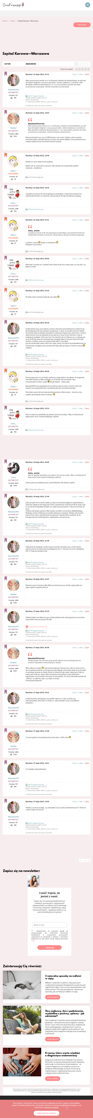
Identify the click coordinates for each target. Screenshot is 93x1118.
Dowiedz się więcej (51, 1107)
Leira (13, 477)
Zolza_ (13, 203)
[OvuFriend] (13, 6)
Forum (4, 21)
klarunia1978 (13, 90)
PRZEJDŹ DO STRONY (46, 1113)
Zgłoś (87, 74)
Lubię (80, 74)
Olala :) (13, 171)
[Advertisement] (46, 39)
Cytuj (74, 74)
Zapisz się (50, 947)
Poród (12, 21)
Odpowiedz (82, 25)
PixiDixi (13, 128)
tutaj (33, 941)
